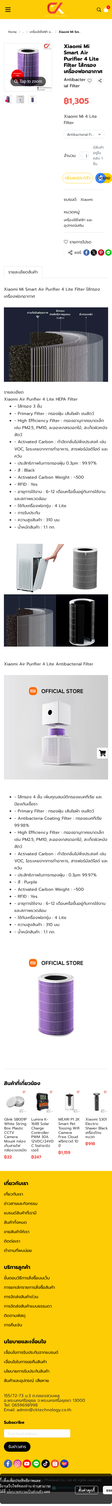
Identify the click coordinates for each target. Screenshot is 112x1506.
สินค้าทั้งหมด (15, 1222)
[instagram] (17, 1464)
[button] (99, 9)
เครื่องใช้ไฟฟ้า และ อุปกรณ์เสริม (51, 32)
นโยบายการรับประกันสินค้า (26, 1371)
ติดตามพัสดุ (15, 1315)
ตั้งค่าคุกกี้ (86, 1490)
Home (12, 32)
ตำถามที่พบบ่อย (18, 1250)
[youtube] (27, 1464)
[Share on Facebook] (86, 252)
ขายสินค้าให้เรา (16, 1232)
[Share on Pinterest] (101, 252)
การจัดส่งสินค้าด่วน (21, 1297)
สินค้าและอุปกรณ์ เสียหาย (26, 1381)
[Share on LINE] (108, 252)
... (23, 32)
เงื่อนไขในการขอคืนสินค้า (25, 1362)
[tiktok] (45, 1464)
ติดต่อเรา (12, 1241)
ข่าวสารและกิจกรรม (21, 1203)
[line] (36, 1464)
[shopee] (55, 1464)
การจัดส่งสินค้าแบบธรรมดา (28, 1306)
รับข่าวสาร (17, 1447)
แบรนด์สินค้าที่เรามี (20, 1213)
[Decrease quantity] (81, 155)
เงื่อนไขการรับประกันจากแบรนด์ (31, 1352)
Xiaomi (86, 199)
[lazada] (64, 1464)
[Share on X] (94, 252)
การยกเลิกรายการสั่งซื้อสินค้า (29, 1287)
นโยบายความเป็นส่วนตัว (25, 1491)
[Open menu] (8, 9)
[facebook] (8, 1464)
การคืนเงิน (13, 1325)
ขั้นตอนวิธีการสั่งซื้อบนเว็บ (27, 1278)
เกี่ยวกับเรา (13, 1194)
